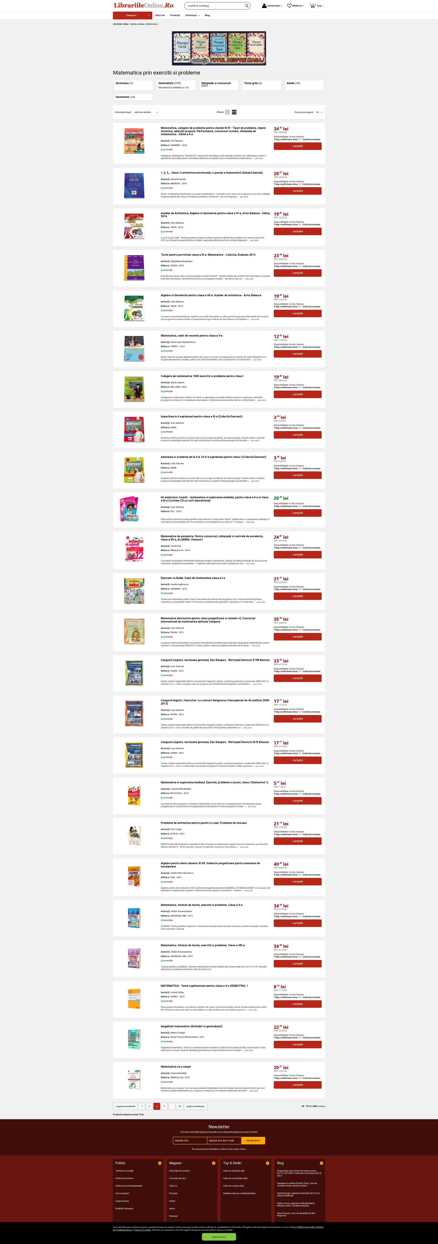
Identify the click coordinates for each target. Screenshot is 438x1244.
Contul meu (273, 5)
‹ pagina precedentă (125, 1106)
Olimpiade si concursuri (216, 85)
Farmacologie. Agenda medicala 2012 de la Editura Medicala (298, 1194)
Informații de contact (179, 1170)
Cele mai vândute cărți (234, 1170)
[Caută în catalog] (247, 6)
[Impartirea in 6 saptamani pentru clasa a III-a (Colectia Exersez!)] (134, 441)
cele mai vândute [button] (142, 112)
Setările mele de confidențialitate (239, 1193)
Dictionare (124, 83)
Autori (172, 1208)
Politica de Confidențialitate (128, 1186)
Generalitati (169, 83)
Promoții (173, 1193)
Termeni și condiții (124, 1170)
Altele (293, 83)
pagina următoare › (195, 1106)
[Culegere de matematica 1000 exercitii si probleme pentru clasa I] (134, 401)
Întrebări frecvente (124, 1208)
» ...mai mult (257, 158)
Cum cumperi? (122, 1193)
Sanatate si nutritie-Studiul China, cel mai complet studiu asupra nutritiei (297, 1184)
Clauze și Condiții (142, 1229)
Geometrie (125, 97)
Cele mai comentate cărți (235, 1178)
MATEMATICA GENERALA (173, 87)
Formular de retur (177, 1178)
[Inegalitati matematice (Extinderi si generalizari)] (134, 1051)
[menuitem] (132, 15)
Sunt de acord (219, 1236)
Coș (317, 5)
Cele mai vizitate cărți (233, 1186)
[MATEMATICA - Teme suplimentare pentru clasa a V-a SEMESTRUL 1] (134, 1011)
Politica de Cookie (306, 1226)
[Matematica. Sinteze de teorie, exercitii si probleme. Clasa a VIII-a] (134, 970)
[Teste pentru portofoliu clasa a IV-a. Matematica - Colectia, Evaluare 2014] (134, 280)
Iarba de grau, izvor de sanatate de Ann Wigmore (296, 1214)
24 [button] (317, 112)
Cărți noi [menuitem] (160, 15)
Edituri (172, 1201)
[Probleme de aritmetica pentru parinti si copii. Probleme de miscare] (134, 848)
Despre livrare (122, 1201)
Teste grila (253, 83)
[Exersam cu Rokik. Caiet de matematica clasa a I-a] (134, 603)
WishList (297, 5)
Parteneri (173, 1216)
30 (179, 1106)
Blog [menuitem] (207, 15)
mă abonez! (253, 1140)
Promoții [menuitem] (175, 15)
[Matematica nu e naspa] (134, 1092)
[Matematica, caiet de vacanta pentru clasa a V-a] (134, 360)
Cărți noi (173, 1186)
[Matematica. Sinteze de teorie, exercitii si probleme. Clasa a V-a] (134, 930)
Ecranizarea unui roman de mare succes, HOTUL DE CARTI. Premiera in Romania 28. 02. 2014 (299, 1173)
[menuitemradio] (227, 112)
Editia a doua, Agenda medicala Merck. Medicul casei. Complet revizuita (296, 1204)
